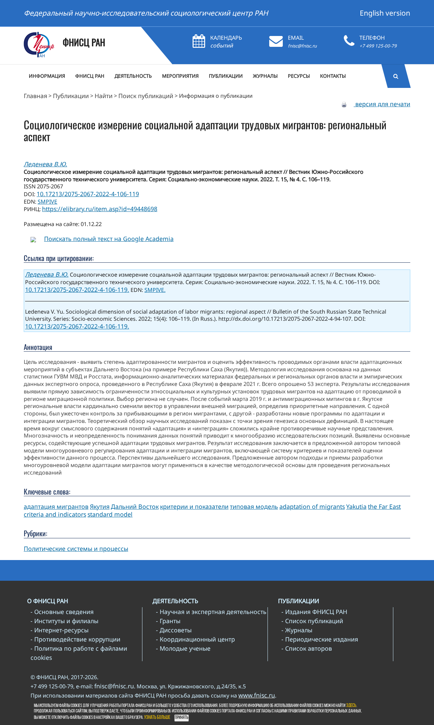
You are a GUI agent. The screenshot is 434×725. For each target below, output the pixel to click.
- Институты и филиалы (64, 621)
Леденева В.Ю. (45, 164)
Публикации (71, 96)
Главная (35, 96)
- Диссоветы (174, 630)
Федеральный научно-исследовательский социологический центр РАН (146, 13)
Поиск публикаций (145, 96)
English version (385, 13)
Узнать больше (157, 717)
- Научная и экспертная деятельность (211, 612)
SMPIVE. (154, 290)
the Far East (384, 506)
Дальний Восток (135, 506)
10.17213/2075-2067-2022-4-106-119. (77, 289)
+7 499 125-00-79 (378, 46)
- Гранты (168, 621)
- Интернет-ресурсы (59, 630)
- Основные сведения (62, 612)
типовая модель (254, 506)
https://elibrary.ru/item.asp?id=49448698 (99, 209)
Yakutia (356, 506)
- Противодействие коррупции (75, 639)
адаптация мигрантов (56, 506)
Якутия (100, 506)
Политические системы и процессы (76, 548)
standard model (110, 514)
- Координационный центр (195, 639)
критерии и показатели (194, 506)
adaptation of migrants (312, 506)
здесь (351, 705)
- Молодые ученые (183, 648)
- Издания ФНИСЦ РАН (314, 612)
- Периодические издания (319, 639)
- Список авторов (306, 648)
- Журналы (296, 630)
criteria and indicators (55, 514)
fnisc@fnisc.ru (302, 46)
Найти (104, 96)
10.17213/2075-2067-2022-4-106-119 (88, 194)
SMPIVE (47, 201)
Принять (181, 717)
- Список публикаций (312, 621)
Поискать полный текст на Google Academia (109, 239)
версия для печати (382, 104)
